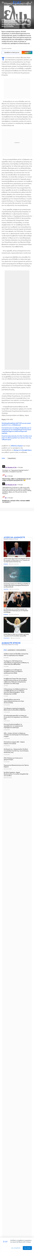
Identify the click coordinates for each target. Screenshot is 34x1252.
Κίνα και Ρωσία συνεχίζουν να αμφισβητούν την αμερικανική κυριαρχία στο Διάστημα (13, 726)
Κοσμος (6, 564)
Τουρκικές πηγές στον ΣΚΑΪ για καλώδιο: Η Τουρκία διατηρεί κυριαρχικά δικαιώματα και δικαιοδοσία (17, 585)
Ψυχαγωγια (6, 638)
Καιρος (27, 2)
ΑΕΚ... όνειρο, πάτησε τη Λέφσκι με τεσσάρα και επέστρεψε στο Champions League (16, 735)
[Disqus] (17, 485)
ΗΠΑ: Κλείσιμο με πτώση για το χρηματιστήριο (13, 758)
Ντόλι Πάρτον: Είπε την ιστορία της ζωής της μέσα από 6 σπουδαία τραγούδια (16, 635)
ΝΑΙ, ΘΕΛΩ (27, 1248)
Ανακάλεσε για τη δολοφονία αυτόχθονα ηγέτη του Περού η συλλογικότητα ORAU (13, 671)
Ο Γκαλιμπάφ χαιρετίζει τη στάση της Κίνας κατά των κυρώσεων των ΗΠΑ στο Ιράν (16, 717)
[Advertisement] (17, 524)
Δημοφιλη (11, 650)
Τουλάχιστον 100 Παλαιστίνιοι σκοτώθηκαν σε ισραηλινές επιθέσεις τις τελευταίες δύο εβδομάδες (16, 662)
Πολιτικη (6, 589)
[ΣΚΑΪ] (17, 2)
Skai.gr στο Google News (23, 450)
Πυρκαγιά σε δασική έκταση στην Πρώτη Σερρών (16, 766)
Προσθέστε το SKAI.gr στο (16, 52)
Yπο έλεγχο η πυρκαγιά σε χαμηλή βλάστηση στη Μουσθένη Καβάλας (14, 709)
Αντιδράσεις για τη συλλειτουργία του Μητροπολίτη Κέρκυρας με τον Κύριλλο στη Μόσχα (16, 610)
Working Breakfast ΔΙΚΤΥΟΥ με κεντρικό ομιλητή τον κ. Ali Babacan (16, 424)
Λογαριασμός (31, 2)
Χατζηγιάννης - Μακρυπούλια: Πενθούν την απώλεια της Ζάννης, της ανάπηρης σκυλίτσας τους (16, 751)
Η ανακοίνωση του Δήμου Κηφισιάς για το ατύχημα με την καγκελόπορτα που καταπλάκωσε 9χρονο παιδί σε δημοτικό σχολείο (16, 430)
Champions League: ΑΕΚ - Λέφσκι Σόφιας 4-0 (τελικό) (14, 742)
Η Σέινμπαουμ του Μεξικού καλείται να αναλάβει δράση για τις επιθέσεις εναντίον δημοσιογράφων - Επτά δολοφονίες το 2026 (15, 691)
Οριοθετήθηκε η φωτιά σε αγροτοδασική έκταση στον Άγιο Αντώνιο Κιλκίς (14, 701)
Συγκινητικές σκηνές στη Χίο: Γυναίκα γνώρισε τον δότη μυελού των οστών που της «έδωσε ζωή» (17, 437)
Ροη (5, 650)
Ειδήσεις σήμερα (17, 445)
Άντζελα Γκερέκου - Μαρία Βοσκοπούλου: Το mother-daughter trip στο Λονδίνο (16, 774)
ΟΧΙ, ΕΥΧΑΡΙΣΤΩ (15, 1248)
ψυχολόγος (12, 458)
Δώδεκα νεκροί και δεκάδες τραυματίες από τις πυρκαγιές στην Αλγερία (16, 654)
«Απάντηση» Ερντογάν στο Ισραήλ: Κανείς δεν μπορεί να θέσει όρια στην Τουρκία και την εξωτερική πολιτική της (17, 560)
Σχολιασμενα (21, 650)
